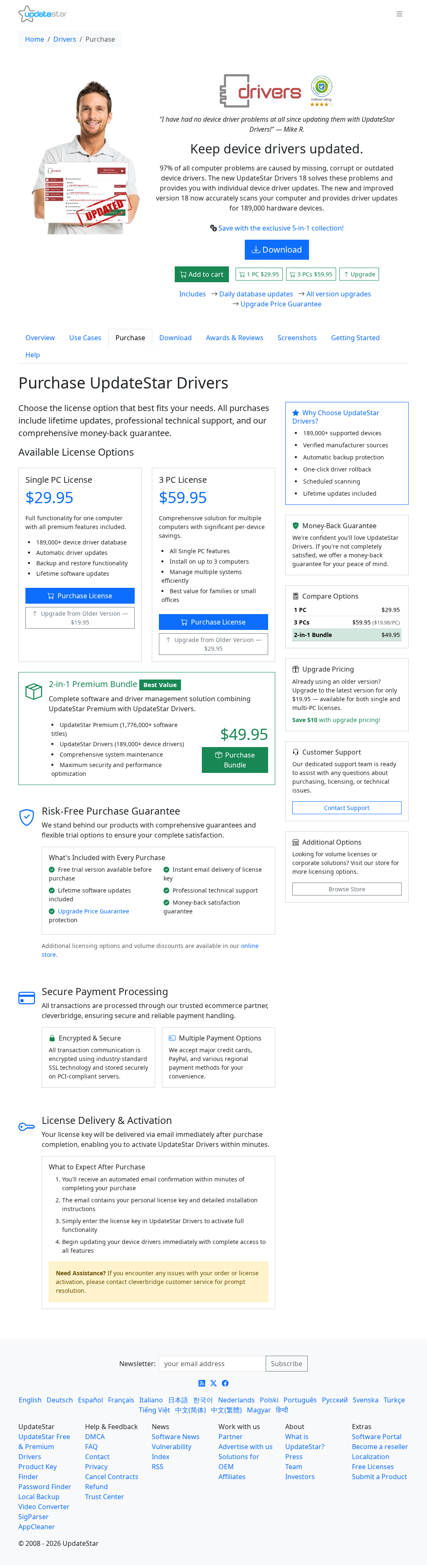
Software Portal (377, 1436)
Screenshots (297, 337)
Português (300, 1399)
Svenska (366, 1399)
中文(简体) (190, 1410)
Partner (231, 1436)
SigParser (33, 1516)
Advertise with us (246, 1446)
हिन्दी (282, 1410)
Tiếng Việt (154, 1410)
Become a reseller (380, 1446)
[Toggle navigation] (399, 14)
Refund (96, 1486)
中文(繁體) (226, 1410)
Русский (335, 1399)
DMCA (95, 1436)
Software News (176, 1436)
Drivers (64, 39)
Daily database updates (256, 293)
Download (281, 249)
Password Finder (44, 1486)
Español (90, 1399)
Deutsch (60, 1399)
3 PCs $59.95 (314, 274)
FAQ (91, 1446)
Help (32, 354)
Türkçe (394, 1399)
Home (34, 39)
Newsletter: (137, 1363)
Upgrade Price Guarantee (281, 303)
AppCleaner (36, 1526)
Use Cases (85, 337)
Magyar (259, 1410)
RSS (157, 1466)
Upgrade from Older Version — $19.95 (84, 617)
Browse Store (347, 889)
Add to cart (205, 274)
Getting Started (355, 337)
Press (294, 1456)
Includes (192, 293)
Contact (97, 1456)
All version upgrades (338, 293)
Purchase (130, 337)
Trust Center (104, 1496)
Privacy (96, 1466)
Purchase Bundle (239, 760)
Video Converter (44, 1506)
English (30, 1399)
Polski (269, 1399)
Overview (40, 337)
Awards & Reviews (235, 337)
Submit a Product (379, 1476)
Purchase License (85, 595)
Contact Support (346, 808)
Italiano (151, 1399)
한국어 (203, 1399)
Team (293, 1466)
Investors (300, 1476)
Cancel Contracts (111, 1476)
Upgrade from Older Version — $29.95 (217, 644)
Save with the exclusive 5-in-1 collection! (281, 228)
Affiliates (232, 1476)
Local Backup (39, 1496)
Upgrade (362, 274)
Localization (370, 1456)
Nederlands (236, 1399)
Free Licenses (373, 1466)
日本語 (178, 1399)
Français (121, 1399)
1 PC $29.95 (262, 274)
